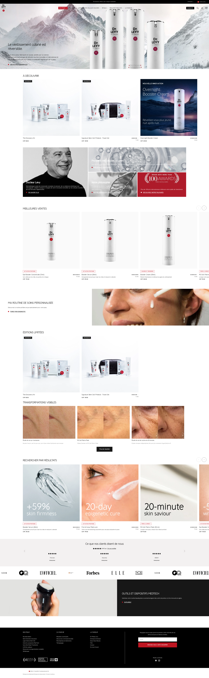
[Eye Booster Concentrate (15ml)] (51, 240)
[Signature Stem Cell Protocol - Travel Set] (110, 107)
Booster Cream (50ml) (147, 274)
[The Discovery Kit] (51, 107)
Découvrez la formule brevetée (64, 638)
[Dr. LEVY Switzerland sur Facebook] (156, 661)
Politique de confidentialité (28, 674)
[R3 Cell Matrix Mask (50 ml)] (168, 492)
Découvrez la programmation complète (33, 649)
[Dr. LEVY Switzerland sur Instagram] (159, 661)
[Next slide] (204, 208)
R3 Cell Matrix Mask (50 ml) (150, 527)
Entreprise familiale (95, 638)
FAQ (91, 643)
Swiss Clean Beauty (95, 641)
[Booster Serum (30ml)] (110, 240)
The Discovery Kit (29, 138)
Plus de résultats (104, 449)
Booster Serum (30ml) (89, 274)
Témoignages (60, 643)
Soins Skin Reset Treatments (30, 645)
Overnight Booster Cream (149, 138)
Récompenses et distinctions (63, 641)
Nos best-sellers (27, 636)
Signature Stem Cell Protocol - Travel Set (95, 138)
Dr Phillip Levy (94, 636)
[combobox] (191, 2)
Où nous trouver (94, 647)
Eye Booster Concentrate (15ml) (33, 274)
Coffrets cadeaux (27, 647)
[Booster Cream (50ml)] (168, 240)
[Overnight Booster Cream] (168, 107)
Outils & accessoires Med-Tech (31, 643)
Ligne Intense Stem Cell (29, 641)
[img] (97, 548)
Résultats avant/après (62, 636)
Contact (92, 645)
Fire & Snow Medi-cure (89, 527)
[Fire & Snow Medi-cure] (110, 492)
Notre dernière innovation (30, 638)
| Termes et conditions (50, 674)
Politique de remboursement (40, 674)
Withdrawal (26, 651)
